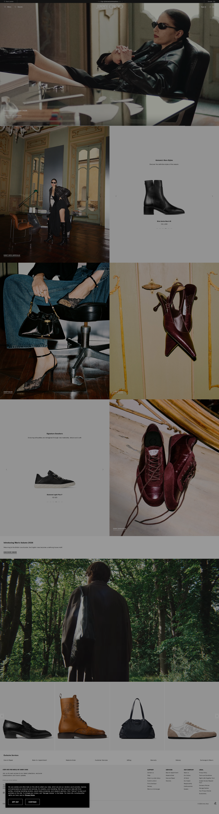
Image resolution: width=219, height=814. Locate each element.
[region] (47, 795)
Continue (32, 802)
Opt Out (15, 802)
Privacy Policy (30, 795)
